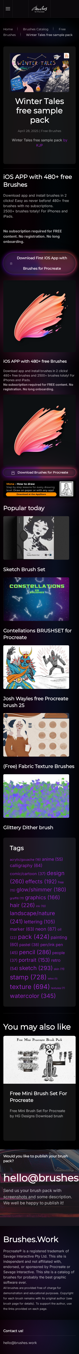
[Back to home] (39, 8)
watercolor (33, 995)
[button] (8, 8)
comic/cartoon (28, 873)
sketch (36, 968)
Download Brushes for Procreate (43, 472)
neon (45, 929)
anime (52, 859)
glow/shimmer (41, 889)
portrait (34, 960)
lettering (39, 922)
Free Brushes (51, 131)
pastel (29, 944)
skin (59, 969)
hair (22, 905)
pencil (35, 952)
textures (58, 988)
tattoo (52, 978)
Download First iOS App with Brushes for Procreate (42, 263)
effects (41, 881)
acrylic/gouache (25, 860)
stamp (28, 977)
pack (34, 936)
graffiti (17, 898)
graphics (42, 897)
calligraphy (26, 865)
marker (22, 929)
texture (30, 987)
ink (41, 906)
